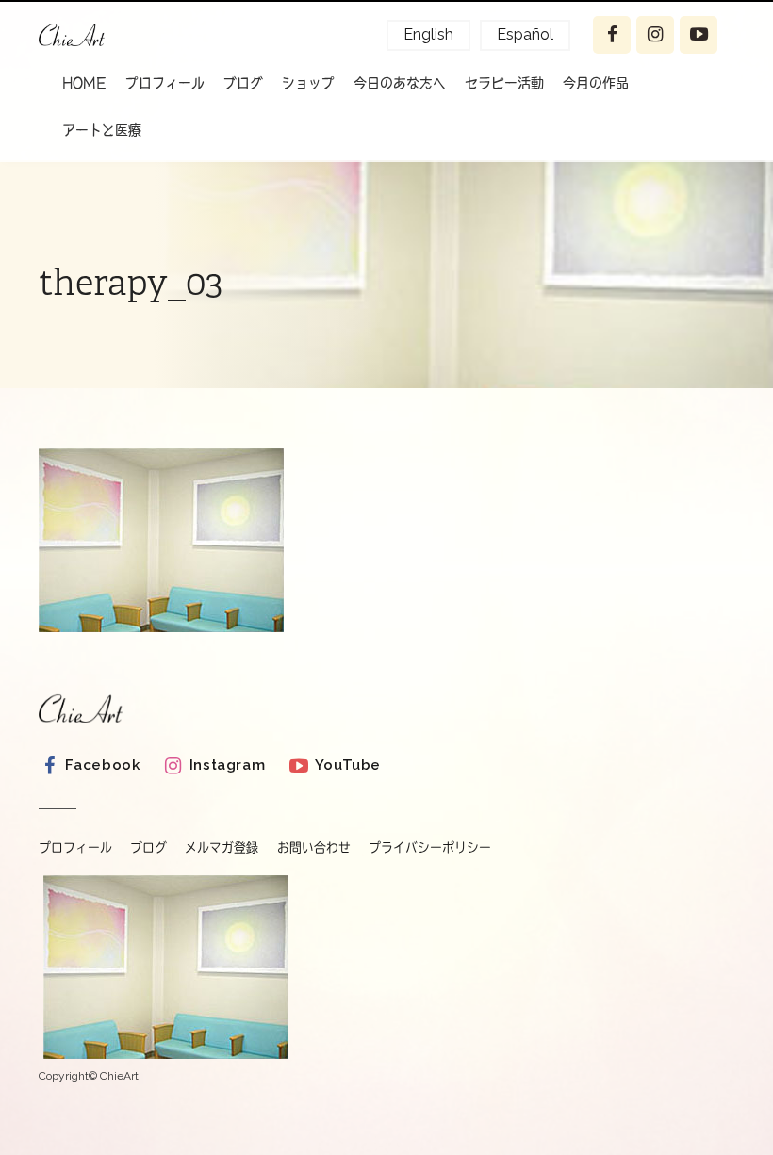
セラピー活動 (504, 82)
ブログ (243, 82)
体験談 (99, 175)
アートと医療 (101, 129)
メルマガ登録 (221, 847)
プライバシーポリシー (430, 847)
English (428, 34)
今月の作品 (596, 82)
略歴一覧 (168, 128)
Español (525, 34)
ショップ (308, 82)
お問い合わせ (314, 847)
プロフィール (165, 82)
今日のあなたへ (400, 82)
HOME (84, 82)
